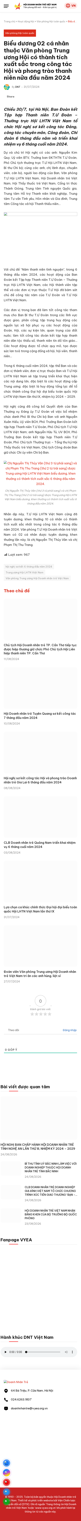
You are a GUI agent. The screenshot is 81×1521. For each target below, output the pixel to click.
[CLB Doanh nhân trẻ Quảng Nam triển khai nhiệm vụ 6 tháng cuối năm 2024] (40, 817)
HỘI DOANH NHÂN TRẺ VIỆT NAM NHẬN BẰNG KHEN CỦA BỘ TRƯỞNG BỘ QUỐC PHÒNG (51, 1214)
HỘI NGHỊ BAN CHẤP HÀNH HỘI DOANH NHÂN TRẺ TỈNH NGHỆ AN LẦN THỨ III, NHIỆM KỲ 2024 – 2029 (38, 1147)
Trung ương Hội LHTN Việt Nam (24, 572)
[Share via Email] (37, 97)
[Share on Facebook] (19, 97)
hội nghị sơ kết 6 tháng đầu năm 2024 (29, 566)
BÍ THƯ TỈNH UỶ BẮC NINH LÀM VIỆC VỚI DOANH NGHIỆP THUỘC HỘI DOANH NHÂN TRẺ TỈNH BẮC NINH (51, 1167)
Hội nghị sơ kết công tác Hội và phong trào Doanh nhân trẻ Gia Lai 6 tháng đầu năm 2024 (40, 780)
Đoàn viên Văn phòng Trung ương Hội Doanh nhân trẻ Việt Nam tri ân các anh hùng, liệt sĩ (40, 974)
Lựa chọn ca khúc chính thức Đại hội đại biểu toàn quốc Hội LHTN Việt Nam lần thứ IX (40, 909)
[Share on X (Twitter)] (25, 97)
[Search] (61, 6)
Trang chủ (9, 21)
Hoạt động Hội (26, 21)
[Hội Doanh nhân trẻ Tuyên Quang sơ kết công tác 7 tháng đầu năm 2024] (40, 688)
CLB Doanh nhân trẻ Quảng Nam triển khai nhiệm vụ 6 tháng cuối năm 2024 (40, 845)
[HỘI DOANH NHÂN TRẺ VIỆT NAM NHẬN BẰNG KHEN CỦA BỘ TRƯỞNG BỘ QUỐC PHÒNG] (11, 1215)
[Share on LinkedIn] (31, 97)
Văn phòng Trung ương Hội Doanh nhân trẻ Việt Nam (37, 578)
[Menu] (6, 6)
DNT (17, 87)
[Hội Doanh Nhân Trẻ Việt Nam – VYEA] (35, 6)
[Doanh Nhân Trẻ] (16, 1382)
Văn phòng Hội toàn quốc (51, 21)
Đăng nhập (69, 1030)
